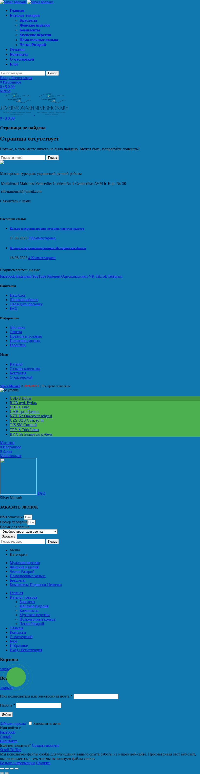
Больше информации (17, 763)
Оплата (16, 332)
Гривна (24, 411)
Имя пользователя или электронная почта (36, 696)
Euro (19, 407)
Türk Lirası (24, 430)
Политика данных (25, 341)
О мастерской (21, 377)
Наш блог (18, 295)
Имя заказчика (12, 517)
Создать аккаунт (45, 745)
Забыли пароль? (13, 723)
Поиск (52, 73)
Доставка (17, 327)
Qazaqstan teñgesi (31, 416)
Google (5, 737)
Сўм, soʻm (26, 420)
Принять (43, 763)
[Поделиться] (7, 768)
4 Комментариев (42, 258)
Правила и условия (26, 336)
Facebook (7, 732)
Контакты (18, 373)
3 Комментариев (42, 238)
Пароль (7, 705)
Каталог (16, 364)
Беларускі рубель (31, 434)
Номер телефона (13, 522)
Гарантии (18, 345)
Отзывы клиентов (25, 369)
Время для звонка (14, 527)
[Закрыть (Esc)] (2, 768)
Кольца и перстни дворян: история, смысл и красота (47, 228)
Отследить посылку (26, 304)
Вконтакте (8, 741)
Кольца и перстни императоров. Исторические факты (48, 248)
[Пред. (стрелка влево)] (2, 773)
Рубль (23, 403)
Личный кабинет (24, 300)
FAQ (14, 308)
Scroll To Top (10, 750)
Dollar (20, 398)
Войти (6, 714)
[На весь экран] (12, 768)
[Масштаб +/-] (17, 768)
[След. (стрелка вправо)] (7, 773)
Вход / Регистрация (26, 650)
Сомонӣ (23, 425)
